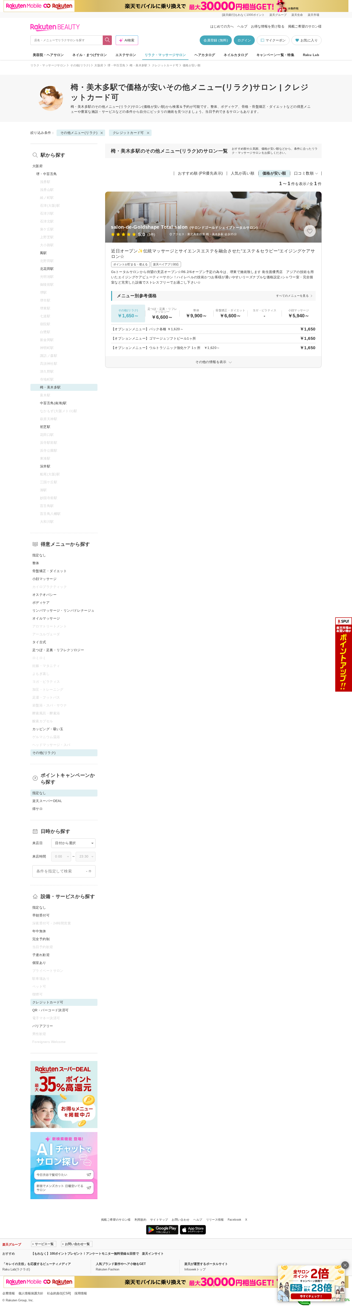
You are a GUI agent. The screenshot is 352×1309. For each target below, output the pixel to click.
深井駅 (45, 466)
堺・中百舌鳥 (116, 65)
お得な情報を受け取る (267, 26)
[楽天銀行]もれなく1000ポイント (243, 15)
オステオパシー (44, 595)
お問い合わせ (180, 1219)
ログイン (244, 40)
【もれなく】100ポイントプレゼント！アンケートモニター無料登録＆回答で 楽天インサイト (97, 1253)
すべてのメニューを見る (292, 295)
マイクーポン (276, 40)
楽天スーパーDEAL (47, 801)
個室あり (39, 963)
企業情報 (8, 1293)
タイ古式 (39, 642)
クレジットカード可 (165, 65)
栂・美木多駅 (138, 65)
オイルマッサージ (46, 618)
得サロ (37, 809)
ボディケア (41, 602)
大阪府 (98, 65)
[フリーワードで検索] (107, 40)
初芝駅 (45, 427)
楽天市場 (313, 15)
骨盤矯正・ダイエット (49, 571)
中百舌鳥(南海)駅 (53, 403)
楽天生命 (297, 15)
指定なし (39, 555)
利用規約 (140, 1219)
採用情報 (80, 1293)
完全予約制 (41, 939)
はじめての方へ (222, 26)
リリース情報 (215, 1219)
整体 (35, 563)
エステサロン (125, 55)
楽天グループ (278, 15)
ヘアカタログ (204, 55)
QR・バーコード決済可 (50, 1010)
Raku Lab (311, 55)
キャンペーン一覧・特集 (275, 55)
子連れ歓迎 (41, 955)
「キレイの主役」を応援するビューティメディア (36, 1264)
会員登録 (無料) (216, 40)
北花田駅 (47, 269)
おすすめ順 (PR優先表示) (200, 173)
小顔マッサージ (44, 579)
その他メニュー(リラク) (113, 106)
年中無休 (39, 931)
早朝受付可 (41, 915)
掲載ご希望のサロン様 (305, 26)
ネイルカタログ (236, 55)
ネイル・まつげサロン (89, 55)
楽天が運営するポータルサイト (206, 1264)
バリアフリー (42, 1026)
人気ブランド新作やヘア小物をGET (121, 1264)
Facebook (234, 1219)
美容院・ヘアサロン (48, 55)
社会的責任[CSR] (59, 1293)
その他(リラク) (80, 65)
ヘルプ (242, 26)
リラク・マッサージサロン (165, 55)
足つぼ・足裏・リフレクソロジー (58, 650)
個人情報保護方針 (30, 1293)
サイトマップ (159, 1219)
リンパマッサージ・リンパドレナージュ (63, 610)
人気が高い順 (243, 173)
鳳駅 (43, 253)
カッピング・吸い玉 (47, 729)
